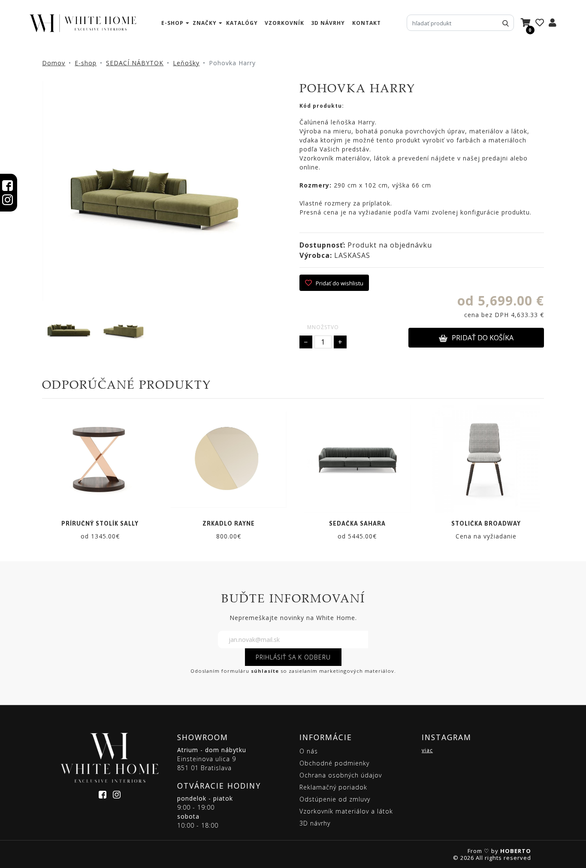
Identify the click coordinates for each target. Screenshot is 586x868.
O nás (308, 751)
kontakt (366, 23)
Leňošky (186, 63)
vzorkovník (284, 23)
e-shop (172, 23)
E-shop (86, 63)
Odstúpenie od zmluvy (334, 799)
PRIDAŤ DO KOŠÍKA (483, 337)
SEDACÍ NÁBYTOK (134, 63)
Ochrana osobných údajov (340, 775)
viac (427, 750)
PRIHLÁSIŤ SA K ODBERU (293, 657)
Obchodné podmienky (334, 763)
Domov (53, 63)
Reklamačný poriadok (333, 787)
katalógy (242, 23)
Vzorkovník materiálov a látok (346, 811)
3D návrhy (328, 23)
